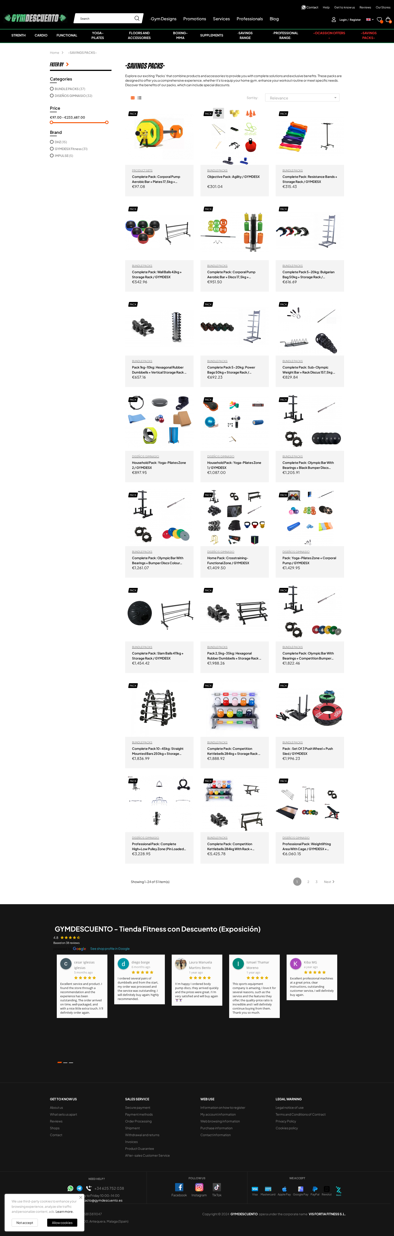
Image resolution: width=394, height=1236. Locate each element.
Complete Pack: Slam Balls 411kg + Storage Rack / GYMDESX (158, 655)
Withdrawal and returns (142, 1135)
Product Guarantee (139, 1148)
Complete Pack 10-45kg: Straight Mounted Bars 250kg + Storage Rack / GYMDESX (158, 751)
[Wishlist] (379, 20)
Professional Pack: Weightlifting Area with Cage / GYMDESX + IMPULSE (307, 846)
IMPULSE (64, 155)
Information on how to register (222, 1107)
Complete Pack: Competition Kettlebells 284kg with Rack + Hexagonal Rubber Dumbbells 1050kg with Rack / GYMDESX (229, 846)
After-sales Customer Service (147, 1155)
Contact (312, 7)
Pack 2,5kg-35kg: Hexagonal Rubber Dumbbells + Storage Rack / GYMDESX (234, 656)
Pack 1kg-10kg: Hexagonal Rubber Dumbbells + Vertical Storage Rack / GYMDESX (159, 370)
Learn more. (65, 1211)
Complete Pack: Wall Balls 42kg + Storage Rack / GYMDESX (157, 274)
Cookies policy (287, 1128)
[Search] (137, 18)
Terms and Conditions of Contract (301, 1114)
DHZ (61, 142)
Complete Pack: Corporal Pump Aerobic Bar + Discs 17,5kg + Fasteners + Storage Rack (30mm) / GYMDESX (234, 274)
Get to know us (344, 7)
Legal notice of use (290, 1107)
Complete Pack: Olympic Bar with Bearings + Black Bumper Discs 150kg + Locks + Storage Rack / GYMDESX (308, 465)
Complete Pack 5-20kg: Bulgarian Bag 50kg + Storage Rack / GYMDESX (308, 274)
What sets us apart (63, 1114)
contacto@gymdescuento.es (100, 1200)
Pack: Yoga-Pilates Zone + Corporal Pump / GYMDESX (309, 560)
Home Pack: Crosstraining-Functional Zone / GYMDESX (228, 560)
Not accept (24, 1222)
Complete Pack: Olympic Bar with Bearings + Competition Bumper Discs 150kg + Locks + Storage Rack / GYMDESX (309, 656)
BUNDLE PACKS (70, 89)
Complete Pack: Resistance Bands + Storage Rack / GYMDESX (310, 179)
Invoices (131, 1142)
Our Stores (383, 7)
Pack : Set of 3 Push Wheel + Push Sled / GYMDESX (308, 751)
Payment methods (139, 1114)
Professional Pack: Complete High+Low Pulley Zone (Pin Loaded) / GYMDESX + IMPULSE (158, 846)
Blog (274, 19)
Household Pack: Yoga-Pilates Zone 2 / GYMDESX (159, 465)
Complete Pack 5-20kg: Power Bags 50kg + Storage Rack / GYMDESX (231, 370)
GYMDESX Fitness (71, 149)
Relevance (304, 97)
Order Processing (138, 1121)
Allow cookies (62, 1222)
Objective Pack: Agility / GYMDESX (233, 176)
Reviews (365, 7)
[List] (139, 98)
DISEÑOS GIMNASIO (73, 95)
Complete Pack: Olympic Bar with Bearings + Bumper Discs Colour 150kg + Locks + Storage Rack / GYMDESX (157, 560)
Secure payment (137, 1107)
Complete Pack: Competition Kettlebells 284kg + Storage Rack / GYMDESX (233, 751)
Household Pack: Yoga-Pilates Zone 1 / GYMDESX (234, 465)
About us (56, 1107)
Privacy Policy (286, 1121)
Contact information (215, 1135)
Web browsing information (220, 1121)
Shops (55, 1128)
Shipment (132, 1128)
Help (326, 7)
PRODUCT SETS (142, 170)
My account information (218, 1114)
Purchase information (216, 1128)
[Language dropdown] (370, 19)
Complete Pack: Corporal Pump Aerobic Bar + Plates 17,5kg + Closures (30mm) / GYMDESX (156, 179)
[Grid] (132, 98)
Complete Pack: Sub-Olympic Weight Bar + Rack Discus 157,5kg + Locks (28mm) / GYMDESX (309, 370)
